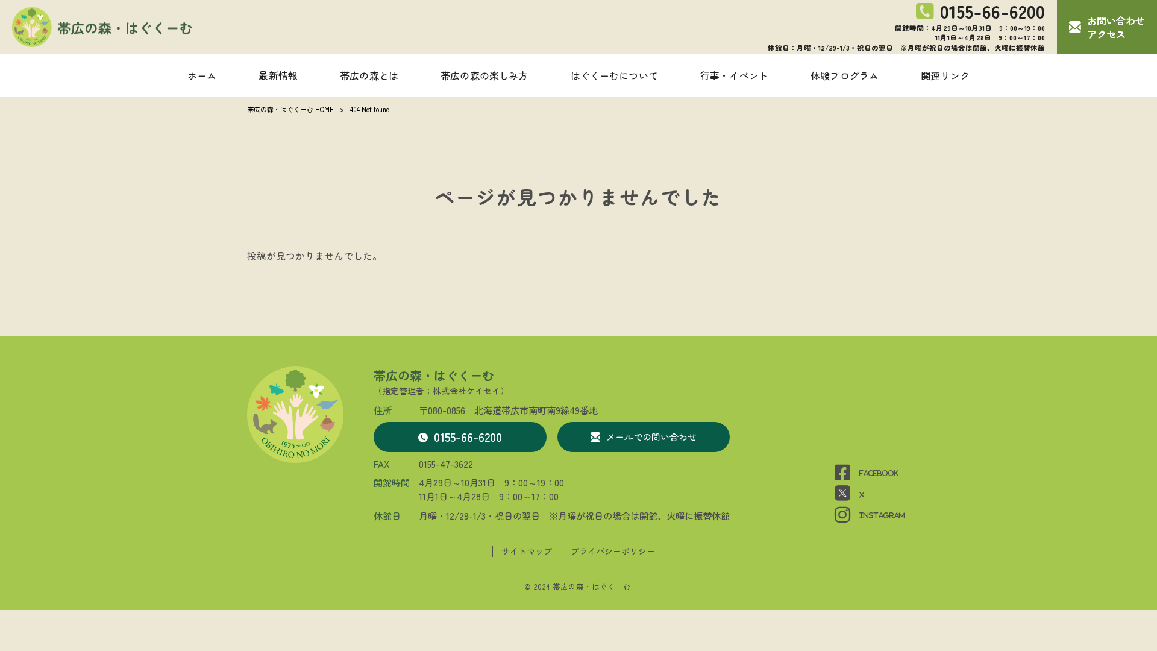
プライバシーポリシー (613, 551)
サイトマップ (526, 551)
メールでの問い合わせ (651, 436)
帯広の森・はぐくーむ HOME (290, 109)
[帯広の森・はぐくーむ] (102, 27)
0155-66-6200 (468, 436)
